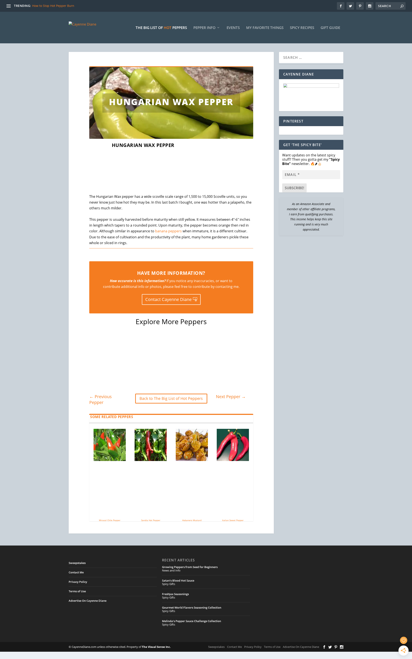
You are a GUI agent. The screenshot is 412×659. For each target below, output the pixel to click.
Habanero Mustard (191, 520)
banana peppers (168, 231)
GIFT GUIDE (330, 28)
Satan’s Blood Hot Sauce (178, 580)
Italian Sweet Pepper (233, 520)
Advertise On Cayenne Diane (87, 601)
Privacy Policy (78, 582)
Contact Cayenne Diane (168, 299)
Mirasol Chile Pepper (109, 520)
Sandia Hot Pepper (150, 520)
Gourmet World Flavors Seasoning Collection (191, 607)
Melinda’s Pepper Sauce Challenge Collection (191, 621)
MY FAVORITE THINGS (264, 28)
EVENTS (233, 28)
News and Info (171, 570)
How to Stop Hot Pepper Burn (53, 6)
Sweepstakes (77, 563)
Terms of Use (77, 591)
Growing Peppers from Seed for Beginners (190, 567)
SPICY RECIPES (302, 28)
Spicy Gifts (168, 584)
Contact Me (76, 572)
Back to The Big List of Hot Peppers (171, 398)
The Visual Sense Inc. (156, 647)
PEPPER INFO (204, 28)
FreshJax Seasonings (175, 594)
